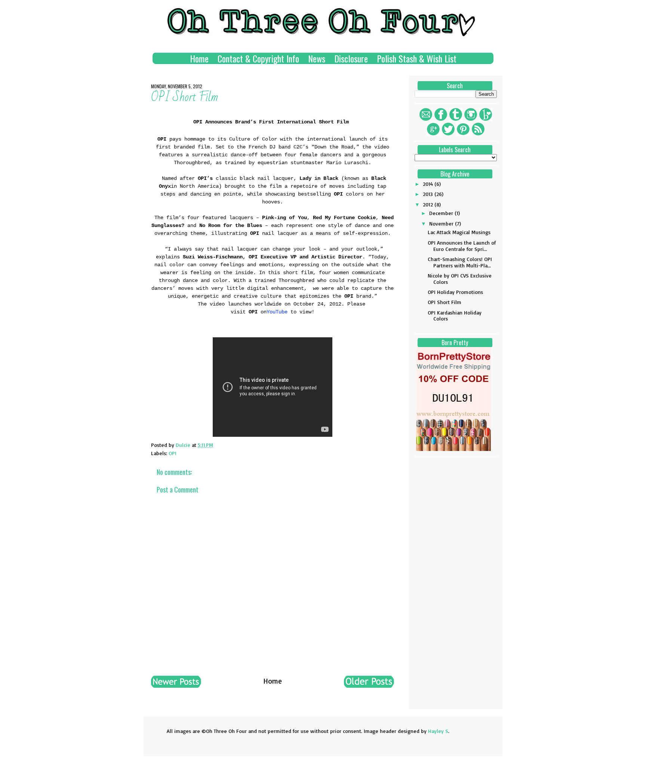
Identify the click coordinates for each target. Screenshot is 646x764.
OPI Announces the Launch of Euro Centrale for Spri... (462, 245)
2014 (428, 184)
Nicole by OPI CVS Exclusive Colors (460, 278)
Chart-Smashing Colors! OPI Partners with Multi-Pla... (460, 262)
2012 (428, 204)
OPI (172, 453)
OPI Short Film (444, 302)
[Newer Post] (176, 685)
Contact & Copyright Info (258, 58)
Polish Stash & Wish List (416, 58)
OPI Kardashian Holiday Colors (455, 315)
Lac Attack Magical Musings (459, 232)
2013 (428, 194)
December (442, 213)
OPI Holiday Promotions (455, 292)
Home (199, 58)
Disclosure (351, 58)
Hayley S (438, 731)
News (316, 58)
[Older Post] (369, 685)
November (442, 223)
